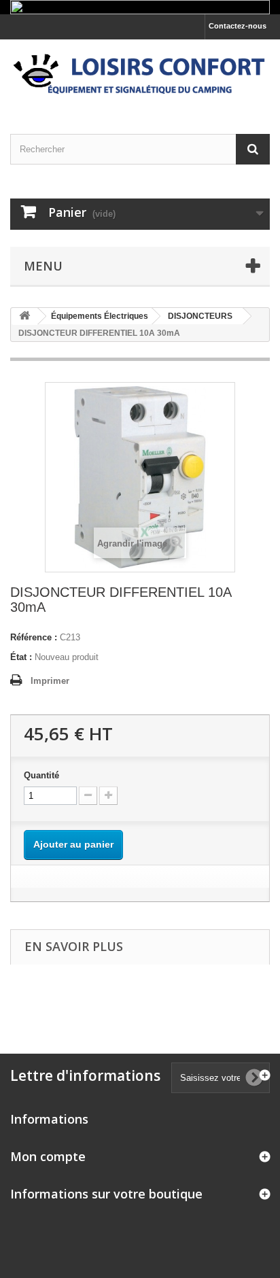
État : (21, 657)
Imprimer (50, 681)
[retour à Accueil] (24, 316)
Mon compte (48, 1156)
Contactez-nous (237, 26)
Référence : (33, 637)
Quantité (41, 775)
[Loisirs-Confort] (140, 75)
